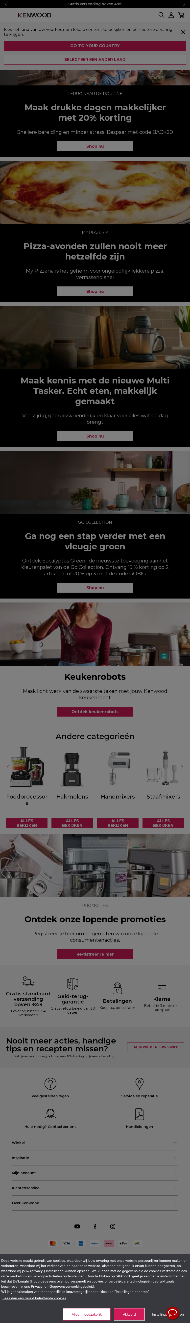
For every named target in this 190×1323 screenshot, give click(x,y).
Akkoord (129, 1314)
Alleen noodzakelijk (87, 1314)
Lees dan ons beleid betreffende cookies (34, 1298)
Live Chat (173, 1313)
